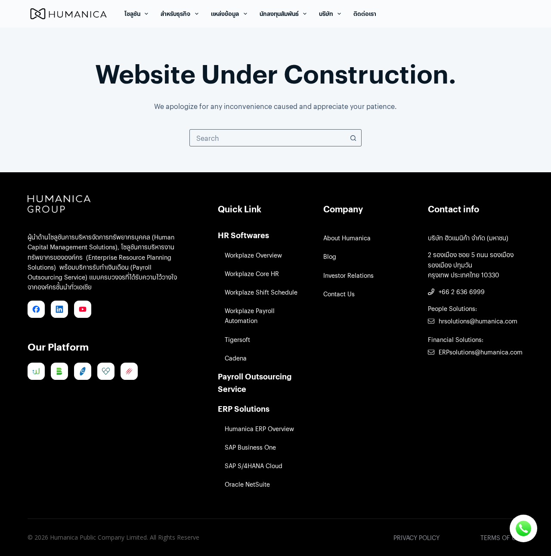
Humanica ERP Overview (259, 428)
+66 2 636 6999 (462, 291)
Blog (329, 256)
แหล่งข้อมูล (225, 13)
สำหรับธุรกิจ (175, 13)
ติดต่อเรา (364, 13)
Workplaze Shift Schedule (261, 292)
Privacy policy (416, 537)
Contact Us (339, 293)
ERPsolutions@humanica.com (481, 352)
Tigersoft (237, 339)
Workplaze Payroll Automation (250, 315)
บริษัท (326, 13)
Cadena (236, 358)
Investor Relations (348, 275)
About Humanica (347, 237)
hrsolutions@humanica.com (478, 321)
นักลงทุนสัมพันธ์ (279, 13)
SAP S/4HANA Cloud (253, 465)
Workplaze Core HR (252, 273)
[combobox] (267, 137)
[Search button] (353, 138)
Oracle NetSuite (247, 484)
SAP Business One (250, 447)
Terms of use (501, 537)
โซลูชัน (132, 13)
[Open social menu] (523, 528)
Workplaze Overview (253, 255)
